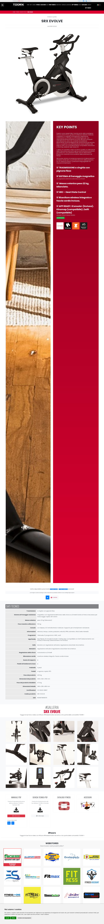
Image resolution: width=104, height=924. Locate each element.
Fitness (38, 5)
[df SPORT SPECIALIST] (92, 857)
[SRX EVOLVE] (16, 731)
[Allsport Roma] (32, 857)
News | (89, 1)
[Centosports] (72, 857)
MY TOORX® (88, 8)
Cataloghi (84, 5)
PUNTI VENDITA (63, 589)
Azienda (34, 5)
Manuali (76, 5)
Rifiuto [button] (13, 918)
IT (99, 4)
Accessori (43, 5)
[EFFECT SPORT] (12, 876)
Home (28, 5)
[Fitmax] (52, 876)
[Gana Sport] (72, 895)
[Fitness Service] (32, 895)
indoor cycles (52, 17)
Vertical (21, 1)
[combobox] (98, 5)
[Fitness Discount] (91, 876)
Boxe (47, 5)
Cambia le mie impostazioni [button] (24, 918)
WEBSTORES (54, 589)
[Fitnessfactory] (52, 895)
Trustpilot (80, 1)
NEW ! (31, 5)
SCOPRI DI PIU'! (60, 218)
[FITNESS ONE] (12, 895)
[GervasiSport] (91, 895)
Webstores (58, 5)
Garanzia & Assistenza (66, 5)
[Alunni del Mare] (52, 857)
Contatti (89, 5)
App (73, 5)
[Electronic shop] (32, 876)
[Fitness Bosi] (72, 876)
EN (9, 823)
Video (80, 5)
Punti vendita (52, 5)
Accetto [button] (7, 918)
